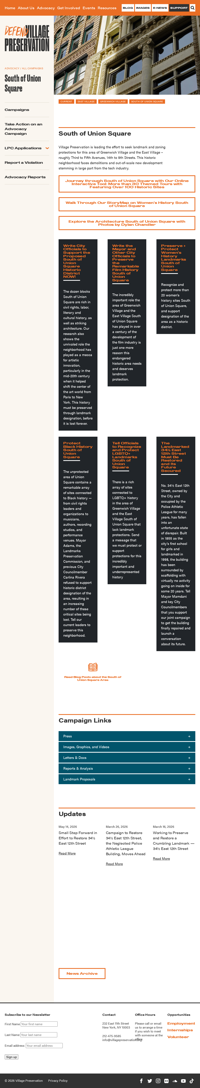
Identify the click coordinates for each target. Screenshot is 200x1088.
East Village (86, 101)
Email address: (15, 1045)
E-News (160, 7)
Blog (128, 7)
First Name (12, 1024)
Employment (181, 1023)
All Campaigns (32, 68)
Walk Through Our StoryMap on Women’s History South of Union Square (127, 204)
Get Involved (68, 7)
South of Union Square (147, 101)
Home (10, 7)
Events (89, 7)
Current (66, 101)
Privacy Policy (58, 1080)
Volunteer (178, 1037)
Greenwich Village (113, 101)
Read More (67, 853)
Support (179, 7)
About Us (26, 7)
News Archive (82, 973)
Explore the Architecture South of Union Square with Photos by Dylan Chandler (127, 223)
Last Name (12, 1035)
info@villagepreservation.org (122, 1040)
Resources (107, 7)
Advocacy (46, 7)
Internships (180, 1030)
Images (143, 7)
